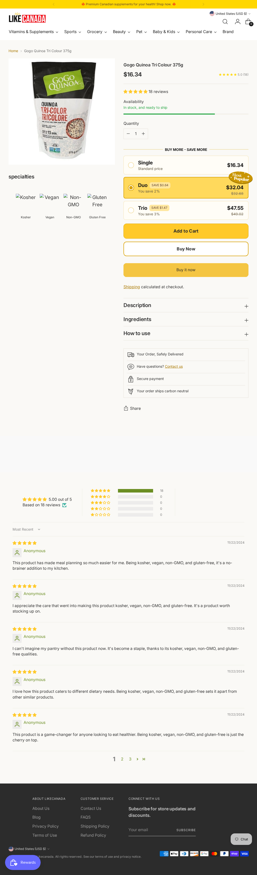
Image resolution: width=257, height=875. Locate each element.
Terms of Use (44, 835)
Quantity (131, 123)
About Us (40, 808)
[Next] (203, 4)
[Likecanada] (27, 17)
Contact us (174, 366)
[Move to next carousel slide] (244, 455)
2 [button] (122, 759)
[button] (136, 91)
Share (135, 408)
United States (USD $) (231, 14)
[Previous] (53, 4)
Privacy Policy (45, 826)
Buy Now (186, 248)
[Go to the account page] (236, 22)
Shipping (131, 286)
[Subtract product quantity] (143, 134)
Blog (36, 817)
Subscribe (186, 830)
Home (13, 51)
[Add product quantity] (128, 134)
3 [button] (130, 759)
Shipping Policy (95, 826)
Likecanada (45, 856)
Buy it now (186, 269)
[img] (25, 543)
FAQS (86, 817)
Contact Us (91, 808)
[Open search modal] (225, 22)
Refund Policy (93, 835)
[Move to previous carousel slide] (232, 455)
